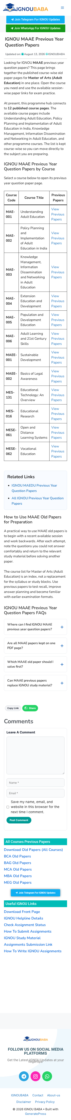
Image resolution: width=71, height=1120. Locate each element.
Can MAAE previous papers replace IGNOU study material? (29, 683)
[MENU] (62, 8)
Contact (37, 1095)
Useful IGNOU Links (21, 904)
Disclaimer (23, 1102)
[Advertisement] (28, 983)
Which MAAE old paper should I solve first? (30, 664)
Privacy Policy (45, 1102)
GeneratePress (35, 1114)
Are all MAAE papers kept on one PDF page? (31, 645)
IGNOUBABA (19, 1095)
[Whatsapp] (47, 1076)
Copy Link (13, 708)
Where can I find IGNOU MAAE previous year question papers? (29, 626)
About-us (53, 1095)
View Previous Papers (57, 214)
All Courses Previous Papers (28, 842)
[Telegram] (24, 1076)
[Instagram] (35, 1076)
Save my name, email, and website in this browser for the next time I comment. (35, 807)
